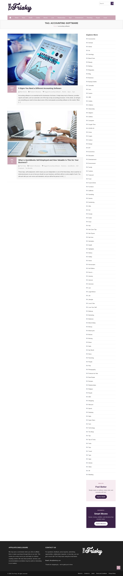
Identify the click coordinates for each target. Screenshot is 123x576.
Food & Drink (92, 182)
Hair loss (90, 237)
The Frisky (23, 166)
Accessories (91, 39)
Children (90, 105)
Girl (89, 210)
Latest (92, 573)
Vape (89, 459)
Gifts (89, 206)
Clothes (90, 116)
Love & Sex (91, 303)
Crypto (90, 136)
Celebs (38, 17)
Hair (89, 225)
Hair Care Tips (92, 229)
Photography (92, 369)
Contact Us (87, 573)
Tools (89, 443)
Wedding (90, 474)
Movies (46, 17)
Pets (89, 365)
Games (90, 198)
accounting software (55, 91)
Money (90, 326)
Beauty (90, 62)
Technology (91, 428)
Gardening (91, 202)
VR (89, 470)
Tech (89, 424)
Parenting (89, 17)
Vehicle (90, 463)
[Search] (112, 3)
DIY (89, 147)
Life (89, 295)
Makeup (90, 311)
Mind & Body (92, 323)
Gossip (90, 214)
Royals (98, 17)
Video (90, 467)
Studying (90, 412)
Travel (105, 17)
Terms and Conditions (101, 573)
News (23, 17)
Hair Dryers (91, 233)
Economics (91, 151)
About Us (80, 573)
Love (52, 17)
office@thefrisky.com (55, 560)
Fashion (90, 171)
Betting (90, 66)
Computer (91, 120)
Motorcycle (91, 330)
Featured (91, 175)
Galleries (90, 190)
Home (16, 17)
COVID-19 (91, 128)
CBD (89, 97)
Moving (90, 338)
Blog (89, 74)
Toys (89, 447)
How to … (91, 272)
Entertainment (79, 17)
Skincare (90, 404)
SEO (89, 396)
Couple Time (92, 124)
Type (73, 91)
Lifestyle (90, 299)
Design (90, 144)
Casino (90, 93)
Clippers (90, 112)
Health (30, 17)
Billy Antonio (23, 91)
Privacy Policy (112, 573)
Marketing (91, 315)
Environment (92, 163)
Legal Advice (92, 291)
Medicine (90, 319)
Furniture (91, 186)
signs (69, 91)
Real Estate (91, 377)
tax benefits (28, 168)
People (90, 361)
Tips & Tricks (92, 439)
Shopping (91, 400)
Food (89, 179)
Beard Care (91, 58)
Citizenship (91, 109)
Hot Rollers (91, 268)
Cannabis (91, 85)
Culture (90, 140)
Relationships (61, 17)
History (90, 253)
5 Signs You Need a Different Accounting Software (39, 88)
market (64, 91)
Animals (90, 42)
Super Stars (91, 420)
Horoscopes (91, 264)
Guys (89, 221)
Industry (90, 276)
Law (89, 288)
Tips (89, 435)
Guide (90, 218)
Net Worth (91, 350)
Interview (90, 284)
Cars (89, 89)
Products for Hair (93, 373)
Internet (90, 280)
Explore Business (101, 523)
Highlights (91, 249)
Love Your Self (92, 307)
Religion (90, 389)
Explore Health (101, 496)
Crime (90, 132)
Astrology (91, 54)
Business (38, 91)
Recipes (90, 381)
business (63, 166)
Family (90, 167)
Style (70, 17)
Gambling (91, 194)
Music (90, 342)
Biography (91, 70)
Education (91, 155)
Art (89, 50)
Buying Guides (92, 81)
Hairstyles (91, 241)
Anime (90, 46)
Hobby (90, 256)
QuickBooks (71, 166)
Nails (89, 346)
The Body (91, 431)
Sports (90, 408)
